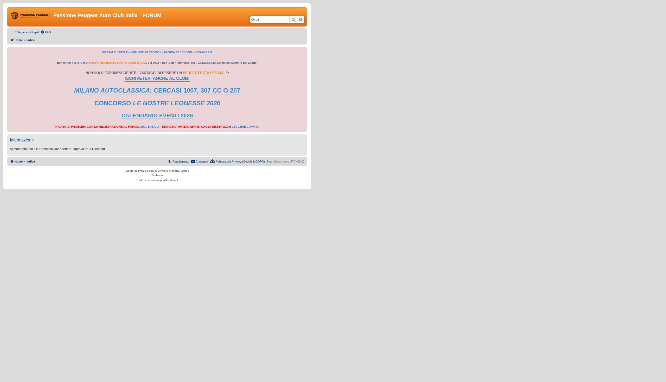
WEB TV (123, 52)
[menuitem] (46, 32)
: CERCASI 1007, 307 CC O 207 (157, 90)
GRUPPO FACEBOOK (147, 52)
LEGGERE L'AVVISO (246, 126)
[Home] (31, 17)
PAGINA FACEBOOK (178, 52)
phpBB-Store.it (169, 180)
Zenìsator (157, 175)
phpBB (142, 170)
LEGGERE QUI (149, 126)
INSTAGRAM (203, 52)
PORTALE (109, 52)
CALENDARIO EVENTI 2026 (157, 115)
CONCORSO (157, 103)
